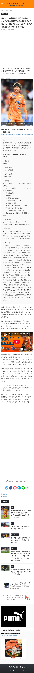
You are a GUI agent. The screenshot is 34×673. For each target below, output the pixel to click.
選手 (7, 494)
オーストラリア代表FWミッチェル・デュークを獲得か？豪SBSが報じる (20, 540)
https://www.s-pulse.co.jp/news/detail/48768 (17, 134)
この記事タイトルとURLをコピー (18, 481)
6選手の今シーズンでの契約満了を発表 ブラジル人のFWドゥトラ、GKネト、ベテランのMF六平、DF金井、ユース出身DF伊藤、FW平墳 (20, 556)
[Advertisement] (17, 48)
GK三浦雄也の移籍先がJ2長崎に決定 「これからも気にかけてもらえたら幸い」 (21, 572)
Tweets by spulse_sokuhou (9, 635)
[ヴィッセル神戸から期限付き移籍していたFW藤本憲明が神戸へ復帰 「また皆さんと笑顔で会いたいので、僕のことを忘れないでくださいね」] (19, 488)
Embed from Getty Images (7, 78)
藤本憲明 (5, 496)
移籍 (4, 494)
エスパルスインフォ (17, 667)
